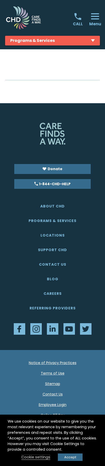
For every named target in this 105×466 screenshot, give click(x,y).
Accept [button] (70, 457)
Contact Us (52, 264)
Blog (52, 279)
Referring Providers (53, 308)
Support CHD (52, 249)
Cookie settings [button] (35, 457)
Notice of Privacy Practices (52, 362)
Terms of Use (52, 373)
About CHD (52, 206)
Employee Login (53, 404)
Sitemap (52, 383)
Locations (53, 235)
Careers (53, 293)
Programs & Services (52, 220)
